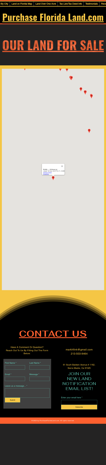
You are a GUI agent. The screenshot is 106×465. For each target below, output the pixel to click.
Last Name (34, 363)
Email (7, 374)
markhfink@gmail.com (79, 349)
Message (33, 374)
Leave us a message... (15, 386)
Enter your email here (71, 398)
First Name (10, 363)
